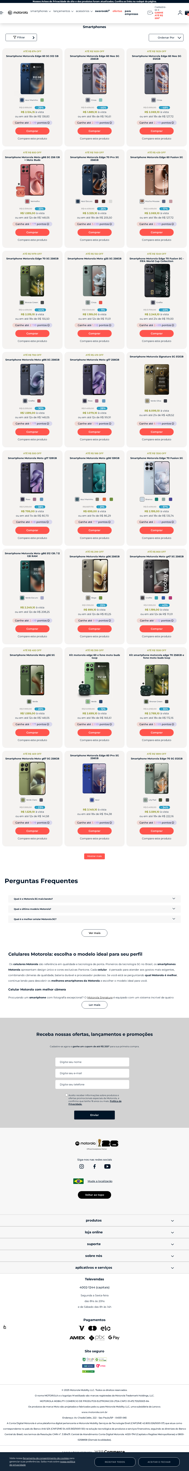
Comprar (32, 131)
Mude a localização (100, 1181)
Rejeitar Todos (115, 1462)
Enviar (94, 1115)
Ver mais (94, 933)
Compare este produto (32, 138)
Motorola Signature (100, 997)
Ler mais (94, 1005)
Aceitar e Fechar (159, 1462)
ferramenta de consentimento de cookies (46, 1458)
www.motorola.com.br (94, 1412)
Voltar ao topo (94, 1194)
